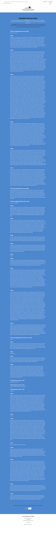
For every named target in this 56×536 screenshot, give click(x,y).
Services (23, 26)
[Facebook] (44, 1)
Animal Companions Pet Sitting (28, 9)
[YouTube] (45, 1)
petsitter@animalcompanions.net (28, 518)
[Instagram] (43, 1)
